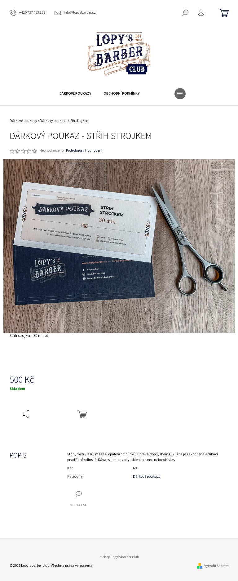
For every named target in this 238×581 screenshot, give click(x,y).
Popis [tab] (18, 455)
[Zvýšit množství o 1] (28, 411)
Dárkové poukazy (147, 476)
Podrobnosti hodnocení (84, 150)
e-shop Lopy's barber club (119, 557)
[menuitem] (75, 93)
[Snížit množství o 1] (28, 417)
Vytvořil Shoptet (216, 566)
